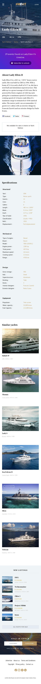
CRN (3, 37)
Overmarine (18, 591)
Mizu (4, 511)
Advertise (9, 660)
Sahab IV (5, 356)
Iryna (17, 615)
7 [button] (16, 171)
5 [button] (14, 171)
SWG (17, 577)
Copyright (11, 664)
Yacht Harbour (21, 5)
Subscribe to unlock (21, 63)
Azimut (16, 582)
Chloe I (17, 596)
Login (37, 5)
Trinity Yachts (5, 397)
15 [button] (24, 171)
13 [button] (22, 171)
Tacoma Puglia (5, 475)
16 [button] (25, 171)
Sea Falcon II (7, 472)
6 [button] (15, 171)
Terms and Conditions (28, 660)
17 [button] (26, 171)
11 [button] (20, 171)
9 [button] (18, 171)
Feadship (4, 552)
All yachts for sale (20, 627)
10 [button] (19, 171)
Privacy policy (20, 664)
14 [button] (23, 171)
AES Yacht (17, 610)
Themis (5, 394)
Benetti (4, 436)
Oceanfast (4, 514)
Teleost (5, 549)
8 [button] (17, 171)
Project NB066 (20, 605)
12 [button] (21, 171)
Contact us (29, 664)
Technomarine (20, 587)
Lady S (4, 433)
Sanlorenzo (17, 601)
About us (17, 660)
